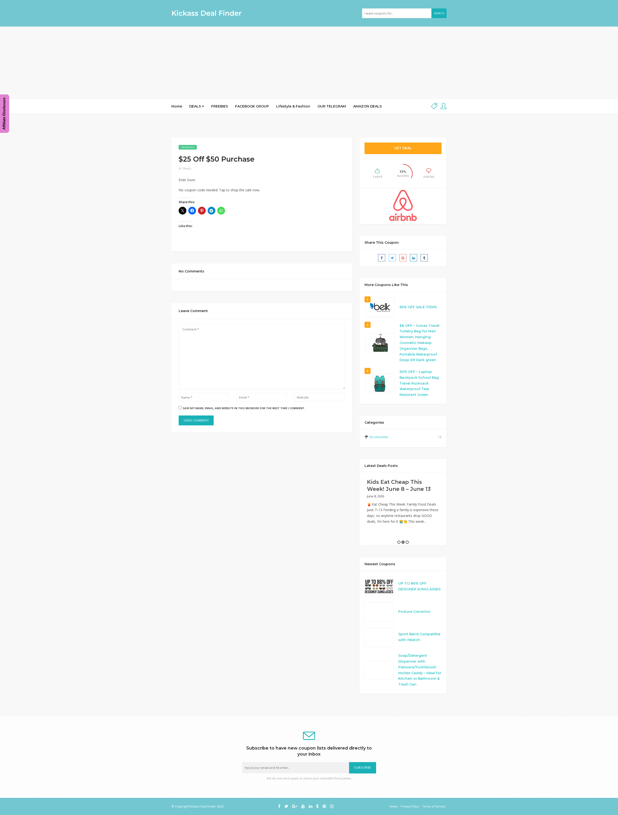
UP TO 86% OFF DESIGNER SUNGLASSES (419, 586)
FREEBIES (219, 106)
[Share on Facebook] (381, 257)
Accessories (379, 437)
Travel (187, 168)
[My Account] (444, 106)
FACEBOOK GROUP (252, 106)
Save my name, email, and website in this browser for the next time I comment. (244, 408)
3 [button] (407, 542)
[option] (403, 503)
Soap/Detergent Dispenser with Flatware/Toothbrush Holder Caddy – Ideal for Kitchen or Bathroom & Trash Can (419, 669)
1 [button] (398, 542)
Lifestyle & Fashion (293, 106)
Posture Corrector (414, 611)
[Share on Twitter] (392, 257)
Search (439, 13)
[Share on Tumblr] (424, 257)
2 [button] (403, 542)
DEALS (195, 106)
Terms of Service (433, 806)
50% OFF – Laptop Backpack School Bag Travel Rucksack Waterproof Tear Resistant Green (419, 383)
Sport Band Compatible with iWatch (419, 637)
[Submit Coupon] (434, 106)
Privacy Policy (410, 806)
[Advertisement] (309, 63)
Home (176, 106)
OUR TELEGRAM (331, 106)
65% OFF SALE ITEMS (418, 307)
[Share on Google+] (403, 257)
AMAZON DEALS (367, 106)
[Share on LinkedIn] (413, 257)
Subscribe (362, 767)
